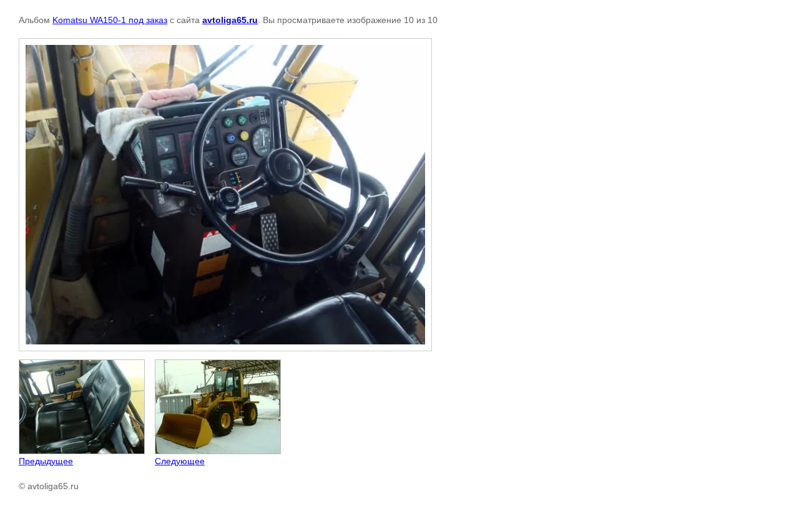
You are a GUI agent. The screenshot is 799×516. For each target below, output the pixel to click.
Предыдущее (46, 461)
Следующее (180, 461)
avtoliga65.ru (230, 20)
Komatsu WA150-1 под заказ (109, 20)
